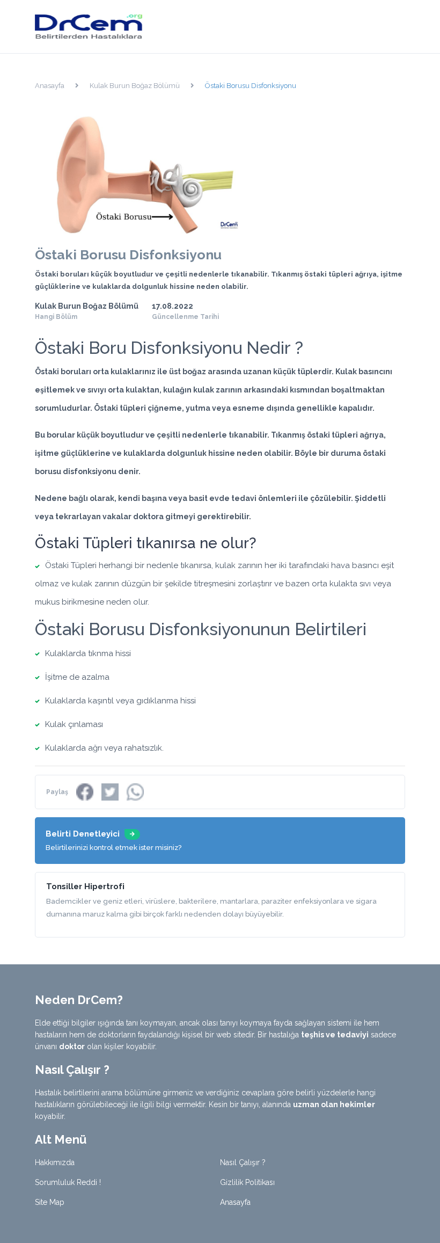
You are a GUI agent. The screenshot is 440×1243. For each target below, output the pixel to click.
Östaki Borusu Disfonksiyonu (250, 86)
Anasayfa (49, 86)
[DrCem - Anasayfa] (88, 26)
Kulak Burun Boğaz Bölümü (135, 86)
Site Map (49, 1202)
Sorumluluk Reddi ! (68, 1182)
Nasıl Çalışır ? (243, 1162)
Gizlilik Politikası (247, 1182)
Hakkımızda (55, 1162)
